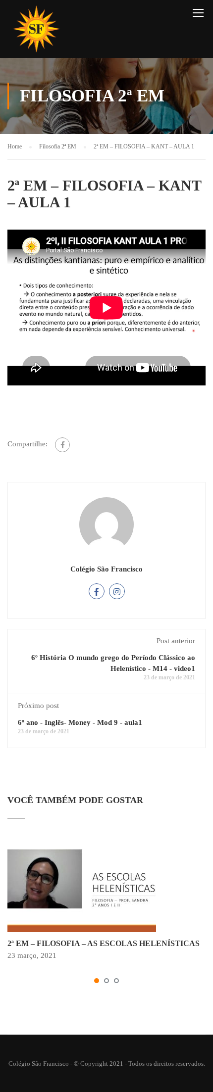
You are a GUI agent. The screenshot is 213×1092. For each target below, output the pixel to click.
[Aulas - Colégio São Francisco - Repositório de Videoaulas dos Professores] (36, 31)
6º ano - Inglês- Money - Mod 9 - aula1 (80, 722)
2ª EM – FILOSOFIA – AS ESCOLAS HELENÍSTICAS (103, 943)
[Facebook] (62, 444)
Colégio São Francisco (106, 569)
